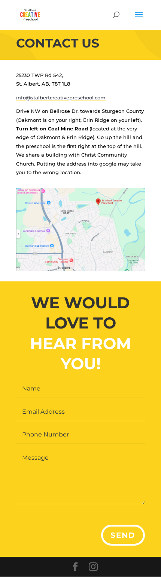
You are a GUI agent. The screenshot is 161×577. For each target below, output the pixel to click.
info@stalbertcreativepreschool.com (61, 98)
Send (123, 535)
